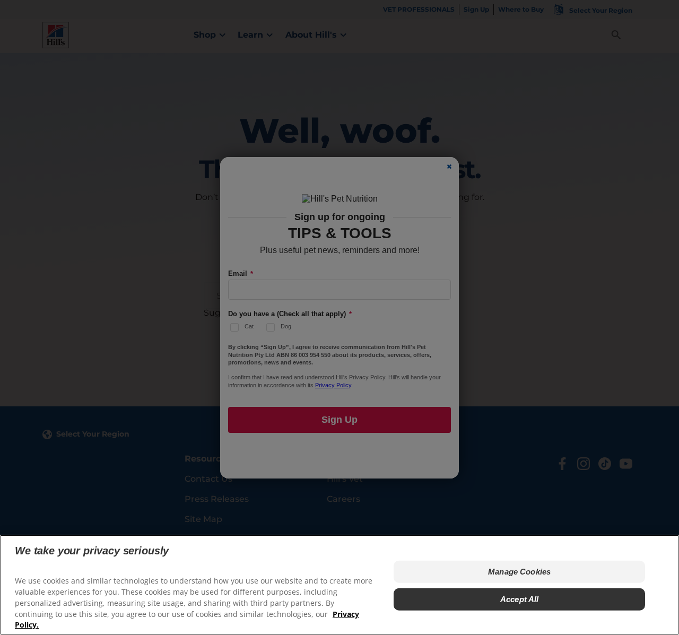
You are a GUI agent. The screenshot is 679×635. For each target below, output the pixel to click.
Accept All (519, 599)
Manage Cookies (519, 571)
